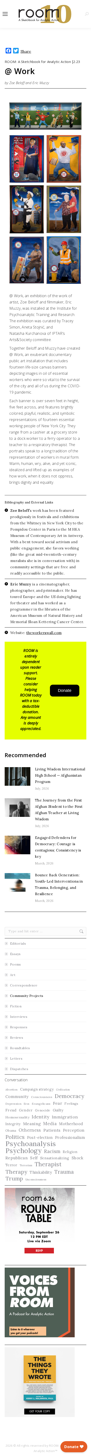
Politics (14, 1137)
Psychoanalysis (30, 1144)
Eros (26, 1103)
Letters (16, 1058)
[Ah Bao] (26, 159)
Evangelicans (41, 1103)
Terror (11, 1165)
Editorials (18, 943)
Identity (40, 1117)
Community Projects (26, 996)
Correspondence (23, 985)
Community (17, 1096)
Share (26, 51)
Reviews (16, 1037)
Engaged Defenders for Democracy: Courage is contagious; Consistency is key (58, 847)
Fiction (15, 1006)
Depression (13, 1103)
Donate (64, 690)
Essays (15, 954)
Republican (16, 1157)
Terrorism (26, 1165)
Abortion (11, 1089)
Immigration (65, 1117)
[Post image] (17, 776)
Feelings (71, 1103)
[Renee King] (26, 209)
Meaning (32, 1123)
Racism (52, 1151)
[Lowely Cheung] (63, 260)
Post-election (40, 1137)
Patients (51, 1130)
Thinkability (41, 1172)
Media (50, 1123)
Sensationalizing (54, 1158)
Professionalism (70, 1137)
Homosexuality (17, 1117)
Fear (57, 1103)
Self (34, 1157)
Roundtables (20, 1048)
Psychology (23, 1151)
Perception (74, 1130)
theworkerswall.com (44, 633)
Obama (10, 1131)
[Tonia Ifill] (26, 260)
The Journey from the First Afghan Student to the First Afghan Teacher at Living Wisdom (59, 809)
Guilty (58, 1110)
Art (12, 975)
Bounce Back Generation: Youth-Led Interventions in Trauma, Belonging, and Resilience (59, 884)
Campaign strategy (37, 1089)
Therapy (16, 1172)
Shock (78, 1157)
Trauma (64, 1172)
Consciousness (41, 1097)
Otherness (30, 1130)
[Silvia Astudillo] (63, 209)
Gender (26, 1110)
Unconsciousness (35, 1179)
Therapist (48, 1164)
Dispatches (19, 1069)
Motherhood (71, 1123)
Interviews (18, 1017)
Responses (19, 1027)
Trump (14, 1178)
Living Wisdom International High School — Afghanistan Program (60, 775)
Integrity (13, 1124)
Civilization (63, 1089)
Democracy (69, 1096)
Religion (70, 1152)
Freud (11, 1110)
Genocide (42, 1110)
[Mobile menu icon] (5, 14)
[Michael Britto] (63, 159)
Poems (15, 964)
